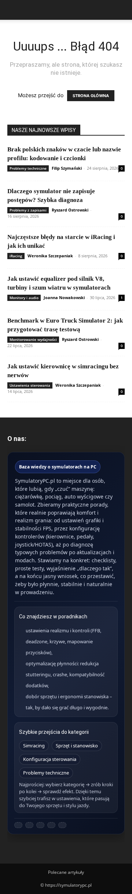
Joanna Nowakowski (64, 297)
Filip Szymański (67, 168)
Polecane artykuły (66, 872)
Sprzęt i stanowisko (77, 745)
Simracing (34, 745)
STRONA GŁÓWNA (91, 95)
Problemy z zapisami (28, 210)
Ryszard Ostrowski (70, 210)
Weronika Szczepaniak (50, 255)
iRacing (16, 255)
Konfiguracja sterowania (49, 759)
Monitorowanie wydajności (33, 339)
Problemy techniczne (28, 168)
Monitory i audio (24, 297)
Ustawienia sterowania (30, 385)
